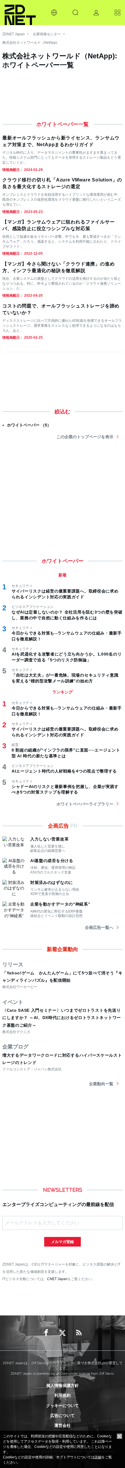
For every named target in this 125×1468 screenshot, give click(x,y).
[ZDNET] (20, 12)
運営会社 (62, 1425)
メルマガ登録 (62, 1242)
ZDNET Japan (13, 34)
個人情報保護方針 (62, 1385)
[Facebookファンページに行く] (46, 1333)
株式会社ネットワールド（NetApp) (29, 43)
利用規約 (62, 1395)
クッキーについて (62, 1405)
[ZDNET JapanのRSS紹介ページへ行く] (79, 1333)
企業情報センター (47, 34)
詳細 (97, 1457)
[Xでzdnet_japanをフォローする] (62, 1333)
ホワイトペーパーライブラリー (84, 804)
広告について (62, 1415)
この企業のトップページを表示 (84, 436)
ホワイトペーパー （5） (29, 425)
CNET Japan (57, 1279)
